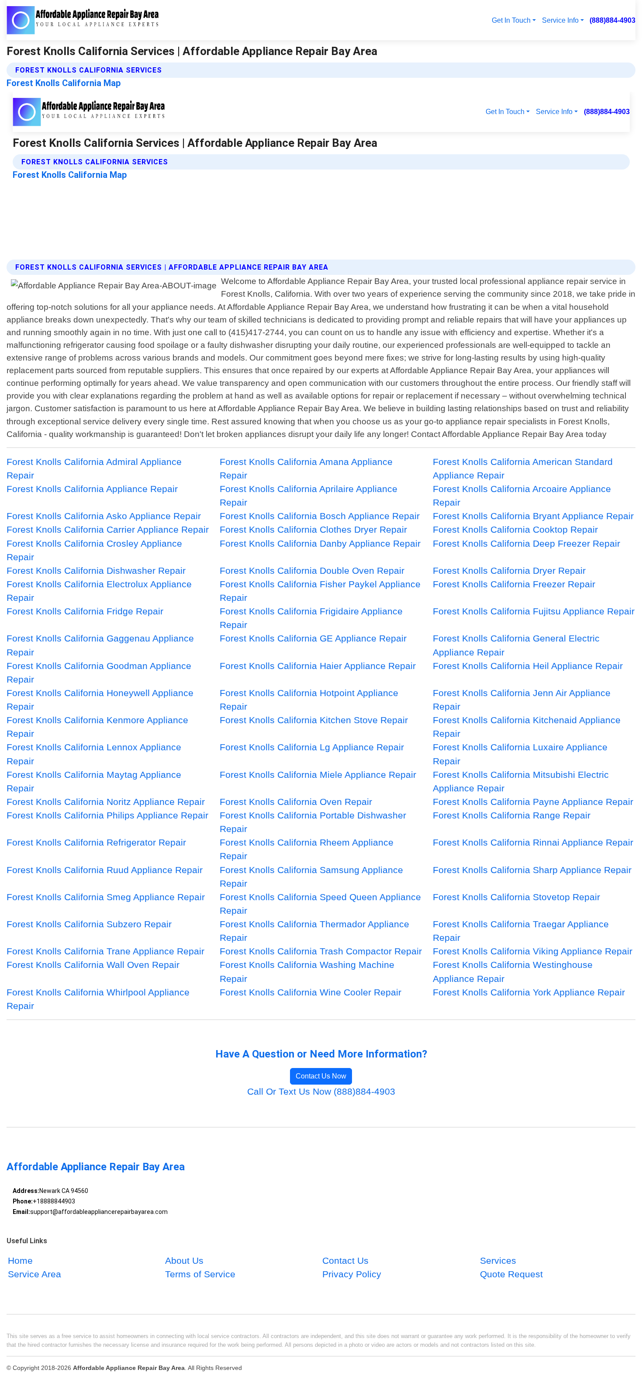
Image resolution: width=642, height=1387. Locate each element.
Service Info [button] (560, 20)
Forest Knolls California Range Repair (511, 815)
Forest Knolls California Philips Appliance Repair (107, 815)
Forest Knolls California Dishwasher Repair (96, 570)
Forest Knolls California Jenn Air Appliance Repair (522, 699)
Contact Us (345, 1260)
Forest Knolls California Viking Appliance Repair (532, 951)
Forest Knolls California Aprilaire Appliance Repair (308, 495)
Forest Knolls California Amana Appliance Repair (306, 468)
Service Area (34, 1274)
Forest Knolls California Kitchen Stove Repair (314, 720)
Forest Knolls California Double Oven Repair (312, 570)
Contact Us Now (321, 1076)
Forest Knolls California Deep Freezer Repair (526, 543)
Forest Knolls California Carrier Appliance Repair (108, 529)
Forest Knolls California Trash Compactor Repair (321, 951)
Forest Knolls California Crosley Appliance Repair (94, 550)
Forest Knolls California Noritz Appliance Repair (106, 802)
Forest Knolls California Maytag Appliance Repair (94, 781)
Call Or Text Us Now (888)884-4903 (321, 1091)
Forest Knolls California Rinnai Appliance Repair (533, 842)
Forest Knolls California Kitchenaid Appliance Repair (527, 727)
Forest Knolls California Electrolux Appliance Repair (99, 591)
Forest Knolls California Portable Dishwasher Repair (313, 822)
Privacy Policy (351, 1274)
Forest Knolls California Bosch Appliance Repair (320, 516)
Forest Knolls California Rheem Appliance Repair (306, 849)
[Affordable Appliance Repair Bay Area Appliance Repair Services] (83, 20)
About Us (184, 1260)
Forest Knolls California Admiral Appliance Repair (94, 468)
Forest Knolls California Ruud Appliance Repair (105, 870)
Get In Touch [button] (511, 20)
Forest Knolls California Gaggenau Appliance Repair (100, 645)
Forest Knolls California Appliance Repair (92, 489)
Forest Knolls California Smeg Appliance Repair (106, 897)
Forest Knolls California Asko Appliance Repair (104, 516)
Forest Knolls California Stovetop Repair (516, 897)
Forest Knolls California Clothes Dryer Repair (313, 529)
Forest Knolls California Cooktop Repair (515, 529)
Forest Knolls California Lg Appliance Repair (312, 747)
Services (498, 1260)
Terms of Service (200, 1274)
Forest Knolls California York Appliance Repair (529, 992)
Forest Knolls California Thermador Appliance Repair (314, 931)
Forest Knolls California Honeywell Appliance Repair (100, 699)
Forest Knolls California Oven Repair (296, 802)
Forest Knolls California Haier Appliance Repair (318, 666)
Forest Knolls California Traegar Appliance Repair (521, 931)
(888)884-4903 (612, 20)
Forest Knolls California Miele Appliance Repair (318, 775)
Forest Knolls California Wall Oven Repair (93, 965)
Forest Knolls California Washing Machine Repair (307, 971)
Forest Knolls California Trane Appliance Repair (105, 951)
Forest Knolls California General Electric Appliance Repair (516, 645)
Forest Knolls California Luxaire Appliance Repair (520, 754)
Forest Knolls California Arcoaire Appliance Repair (522, 495)
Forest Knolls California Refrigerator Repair (96, 842)
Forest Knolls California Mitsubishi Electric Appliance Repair (521, 781)
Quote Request (511, 1274)
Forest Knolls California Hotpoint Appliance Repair (309, 699)
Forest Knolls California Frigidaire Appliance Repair (311, 618)
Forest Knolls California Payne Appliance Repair (533, 802)
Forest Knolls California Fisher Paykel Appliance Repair (320, 591)
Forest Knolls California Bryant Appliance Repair (533, 516)
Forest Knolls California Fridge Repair (85, 611)
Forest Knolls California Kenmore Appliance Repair (97, 727)
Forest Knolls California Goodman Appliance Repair (99, 672)
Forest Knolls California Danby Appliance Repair (320, 543)
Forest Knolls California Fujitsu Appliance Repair (534, 611)
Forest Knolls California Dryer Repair (509, 570)
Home (20, 1260)
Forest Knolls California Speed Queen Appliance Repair (320, 903)
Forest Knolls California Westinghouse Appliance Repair (513, 971)
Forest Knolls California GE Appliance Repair (313, 638)
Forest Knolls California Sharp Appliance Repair (532, 870)
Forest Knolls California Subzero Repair (89, 924)
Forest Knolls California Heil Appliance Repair (528, 666)
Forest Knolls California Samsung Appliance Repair (311, 876)
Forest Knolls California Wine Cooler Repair (310, 992)
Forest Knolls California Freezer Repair (514, 584)
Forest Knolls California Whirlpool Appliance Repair (98, 999)
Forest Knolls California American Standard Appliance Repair (523, 468)
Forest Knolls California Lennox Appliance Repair (94, 754)
